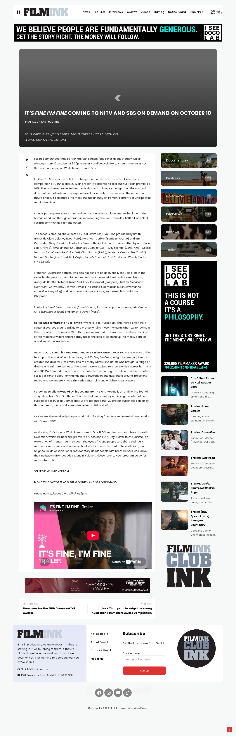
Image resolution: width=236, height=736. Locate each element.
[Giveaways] (189, 196)
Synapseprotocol (24, 717)
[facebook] (27, 159)
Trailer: (203, 432)
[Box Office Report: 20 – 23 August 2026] (174, 386)
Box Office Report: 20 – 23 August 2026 (203, 382)
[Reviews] (189, 231)
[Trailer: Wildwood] (174, 466)
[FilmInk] (46, 12)
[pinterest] (27, 175)
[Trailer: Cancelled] (174, 440)
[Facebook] (99, 692)
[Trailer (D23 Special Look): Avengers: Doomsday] (174, 520)
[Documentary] (189, 160)
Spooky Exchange (62, 717)
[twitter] (27, 167)
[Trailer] (189, 249)
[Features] (189, 178)
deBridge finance (24, 721)
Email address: (132, 653)
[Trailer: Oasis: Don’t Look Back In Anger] (174, 492)
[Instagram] (108, 692)
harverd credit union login (52, 721)
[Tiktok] (127, 692)
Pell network (43, 717)
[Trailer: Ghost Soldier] (174, 414)
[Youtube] (118, 692)
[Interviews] (189, 214)
